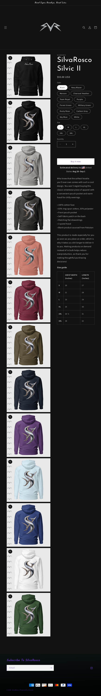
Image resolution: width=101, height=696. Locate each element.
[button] (5, 27)
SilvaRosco (16, 690)
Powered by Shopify (26, 690)
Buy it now (76, 161)
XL (84, 127)
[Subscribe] (51, 668)
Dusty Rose (65, 111)
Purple (80, 99)
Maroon (63, 93)
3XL (71, 133)
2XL (61, 133)
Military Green (84, 105)
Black (62, 87)
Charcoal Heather (81, 93)
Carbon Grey (82, 111)
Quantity (60, 139)
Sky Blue (63, 117)
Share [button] (62, 330)
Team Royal (65, 99)
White (76, 117)
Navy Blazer (76, 87)
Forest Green (66, 105)
